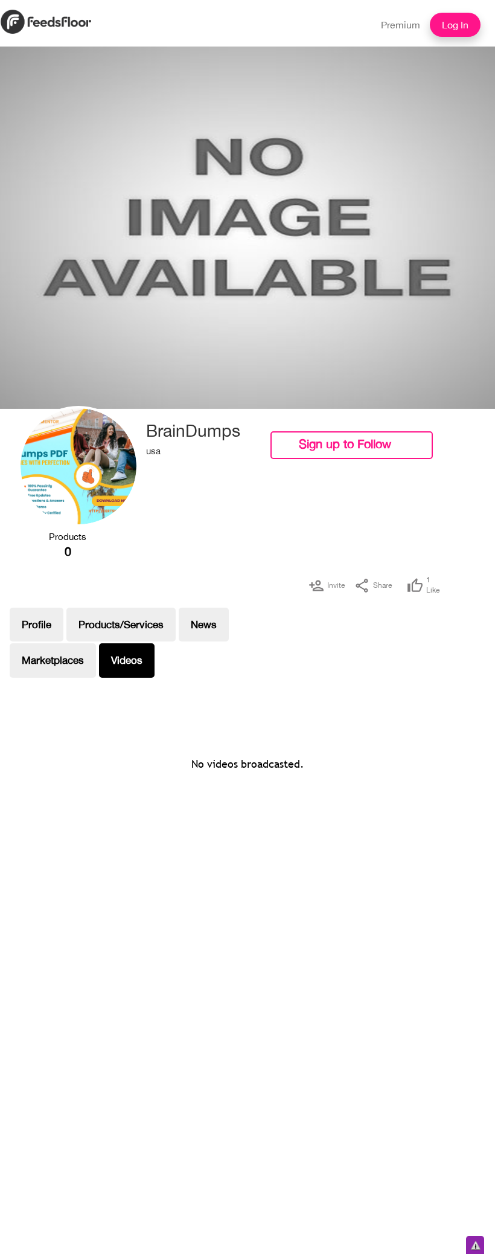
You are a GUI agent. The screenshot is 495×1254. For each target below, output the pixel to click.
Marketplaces (53, 660)
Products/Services (121, 625)
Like (432, 585)
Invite (336, 585)
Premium (400, 24)
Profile (36, 625)
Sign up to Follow (345, 444)
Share (382, 585)
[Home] (46, 20)
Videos (126, 660)
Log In (455, 24)
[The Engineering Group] (78, 466)
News (204, 625)
